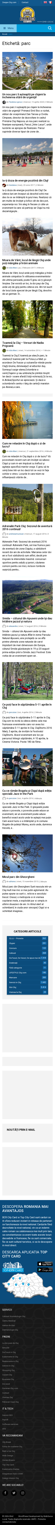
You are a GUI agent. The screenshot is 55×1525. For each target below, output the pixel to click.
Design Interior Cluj (10, 1478)
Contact (25, 2)
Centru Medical (8, 1321)
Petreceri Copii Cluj (10, 1402)
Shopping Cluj (8, 1370)
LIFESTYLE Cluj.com (17, 972)
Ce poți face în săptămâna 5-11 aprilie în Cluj (27, 706)
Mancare (13, 977)
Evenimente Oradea (10, 1469)
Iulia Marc (13, 268)
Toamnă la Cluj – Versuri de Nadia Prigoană (23, 344)
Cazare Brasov (8, 1460)
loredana (12, 185)
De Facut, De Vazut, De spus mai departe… (27, 958)
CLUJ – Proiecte (16, 938)
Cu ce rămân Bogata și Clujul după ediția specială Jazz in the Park (26, 792)
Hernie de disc (8, 1325)
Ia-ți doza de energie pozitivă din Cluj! (25, 180)
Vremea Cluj (7, 1397)
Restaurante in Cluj (10, 1361)
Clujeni (12, 943)
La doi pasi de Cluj (10, 1343)
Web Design (7, 1455)
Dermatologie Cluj (10, 1330)
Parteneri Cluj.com (10, 1388)
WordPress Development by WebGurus (35, 1516)
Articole (5, 1348)
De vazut (6, 1384)
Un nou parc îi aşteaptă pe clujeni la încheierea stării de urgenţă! (24, 96)
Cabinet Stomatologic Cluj (13, 1316)
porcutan (12, 712)
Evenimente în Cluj (10, 1357)
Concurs (12, 948)
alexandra (13, 626)
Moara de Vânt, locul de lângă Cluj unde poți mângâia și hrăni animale (26, 261)
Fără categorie (15, 968)
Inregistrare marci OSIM (12, 1474)
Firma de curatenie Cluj (12, 1446)
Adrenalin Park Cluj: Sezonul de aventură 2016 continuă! (27, 527)
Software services (10, 1424)
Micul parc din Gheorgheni (18, 876)
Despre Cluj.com (9, 2)
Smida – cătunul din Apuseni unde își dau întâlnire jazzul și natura (27, 620)
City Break (6, 1442)
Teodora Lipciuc (15, 102)
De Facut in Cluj (9, 1352)
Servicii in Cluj (15, 982)
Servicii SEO (7, 1415)
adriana (12, 882)
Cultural (12, 953)
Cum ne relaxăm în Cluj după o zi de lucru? (24, 445)
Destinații (13, 963)
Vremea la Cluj (15, 992)
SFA (4, 1429)
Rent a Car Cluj (8, 1451)
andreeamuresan (16, 534)
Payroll (5, 1420)
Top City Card (8, 1464)
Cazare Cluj (7, 1375)
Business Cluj (8, 1379)
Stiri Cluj (12, 987)
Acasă (4, 34)
